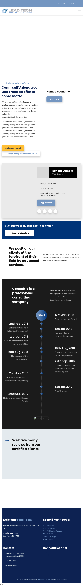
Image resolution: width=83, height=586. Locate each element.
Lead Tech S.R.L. (44, 579)
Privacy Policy (48, 539)
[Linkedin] (46, 555)
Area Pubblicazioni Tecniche (53, 531)
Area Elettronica (49, 528)
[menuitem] (4, 3)
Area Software (48, 534)
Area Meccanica (48, 525)
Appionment (46, 203)
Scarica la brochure (20, 233)
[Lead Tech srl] (17, 11)
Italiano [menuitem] (4, 3)
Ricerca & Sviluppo (49, 537)
